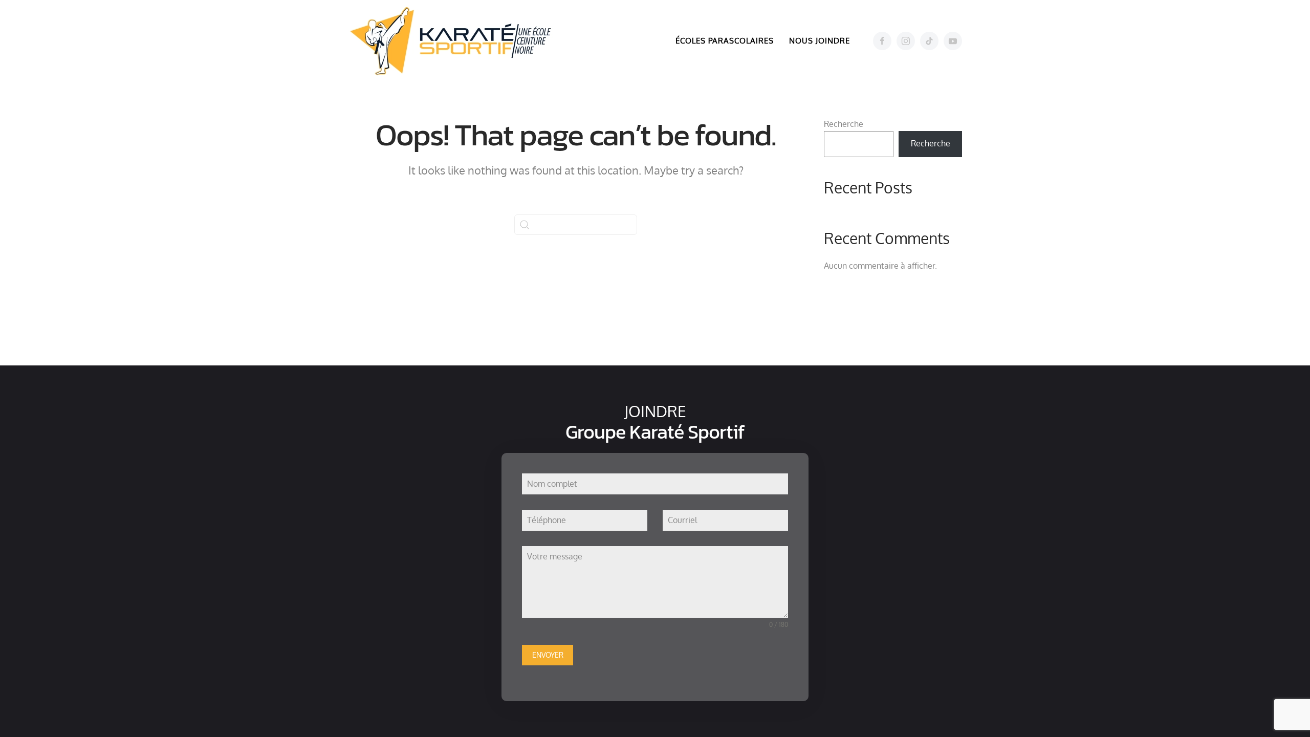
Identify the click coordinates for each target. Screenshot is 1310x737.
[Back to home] (455, 41)
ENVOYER (547, 655)
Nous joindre (819, 41)
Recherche (843, 124)
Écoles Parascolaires (724, 41)
